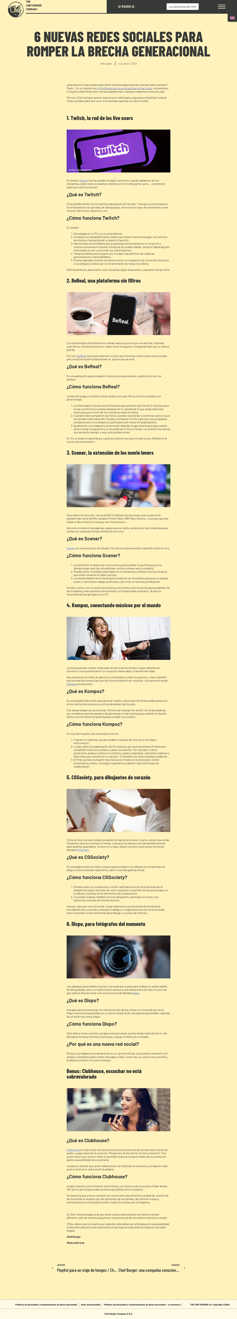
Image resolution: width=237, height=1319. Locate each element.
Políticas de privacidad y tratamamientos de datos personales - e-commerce (142, 1304)
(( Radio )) (126, 6)
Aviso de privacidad (90, 1304)
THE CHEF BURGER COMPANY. (34, 5)
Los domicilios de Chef (182, 6)
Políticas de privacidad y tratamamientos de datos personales (46, 1304)
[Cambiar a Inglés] (232, 17)
